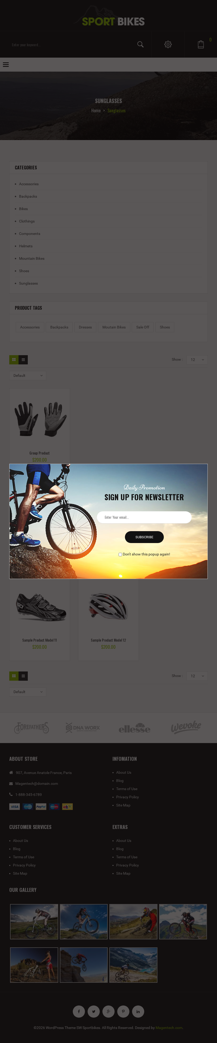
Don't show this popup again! (146, 554)
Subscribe (144, 537)
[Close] (208, 463)
